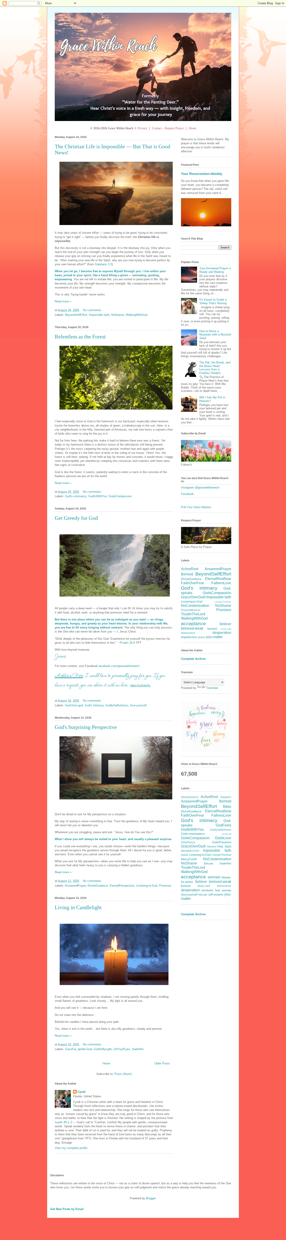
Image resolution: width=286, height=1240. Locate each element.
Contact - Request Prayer (168, 128)
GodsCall (226, 834)
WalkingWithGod (136, 314)
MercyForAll (189, 859)
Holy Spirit (224, 846)
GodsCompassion (120, 496)
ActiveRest (189, 569)
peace (201, 637)
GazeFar (70, 1049)
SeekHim (138, 1049)
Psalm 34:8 (127, 642)
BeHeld (187, 574)
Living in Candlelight (78, 907)
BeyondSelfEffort (76, 314)
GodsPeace (188, 842)
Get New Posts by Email (67, 1209)
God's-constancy (75, 496)
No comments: (93, 310)
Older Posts (162, 1063)
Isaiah (184, 854)
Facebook (187, 494)
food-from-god (74, 705)
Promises (165, 885)
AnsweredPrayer (75, 885)
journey (226, 890)
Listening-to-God (146, 885)
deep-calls (226, 629)
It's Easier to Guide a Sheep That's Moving (213, 301)
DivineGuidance (98, 885)
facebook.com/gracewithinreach (119, 666)
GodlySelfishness (116, 705)
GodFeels (223, 825)
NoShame (117, 314)
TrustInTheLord (193, 614)
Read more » (63, 301)
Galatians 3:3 (103, 264)
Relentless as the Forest (80, 337)
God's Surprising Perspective (86, 727)
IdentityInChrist (190, 850)
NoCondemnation (195, 605)
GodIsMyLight (103, 1049)
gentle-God (85, 1049)
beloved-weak (192, 628)
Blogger (151, 1198)
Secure (208, 863)
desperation (221, 633)
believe (225, 624)
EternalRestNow (218, 579)
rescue (202, 894)
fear (217, 890)
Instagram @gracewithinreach (200, 487)
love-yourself (138, 705)
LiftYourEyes (122, 1049)
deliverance (188, 632)
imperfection (189, 637)
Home (106, 1063)
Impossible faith (99, 314)
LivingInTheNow (223, 602)
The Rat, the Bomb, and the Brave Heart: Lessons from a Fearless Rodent (214, 368)
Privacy (142, 128)
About (192, 128)
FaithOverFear (192, 583)
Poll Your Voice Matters (196, 507)
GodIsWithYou (97, 496)
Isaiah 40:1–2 (63, 1122)
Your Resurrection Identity (201, 174)
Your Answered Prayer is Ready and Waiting (215, 270)
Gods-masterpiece (193, 833)
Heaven (212, 846)
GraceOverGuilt (193, 597)
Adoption (225, 797)
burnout (212, 628)
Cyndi (82, 1091)
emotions (207, 890)
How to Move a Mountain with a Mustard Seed (215, 334)
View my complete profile (71, 1148)
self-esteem (215, 894)
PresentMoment (190, 610)
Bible (227, 807)
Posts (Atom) (123, 1074)
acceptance (193, 623)
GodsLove (223, 838)
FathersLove (221, 583)
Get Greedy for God (76, 518)
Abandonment (189, 797)
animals (214, 877)
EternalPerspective (122, 885)
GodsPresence (221, 842)
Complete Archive (193, 658)
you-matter (214, 637)
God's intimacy (94, 705)
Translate (212, 688)
